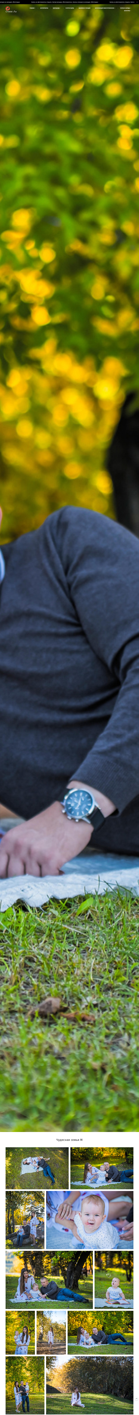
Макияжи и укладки (84, 8)
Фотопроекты (44, 8)
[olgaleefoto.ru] (11, 9)
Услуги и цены (70, 8)
